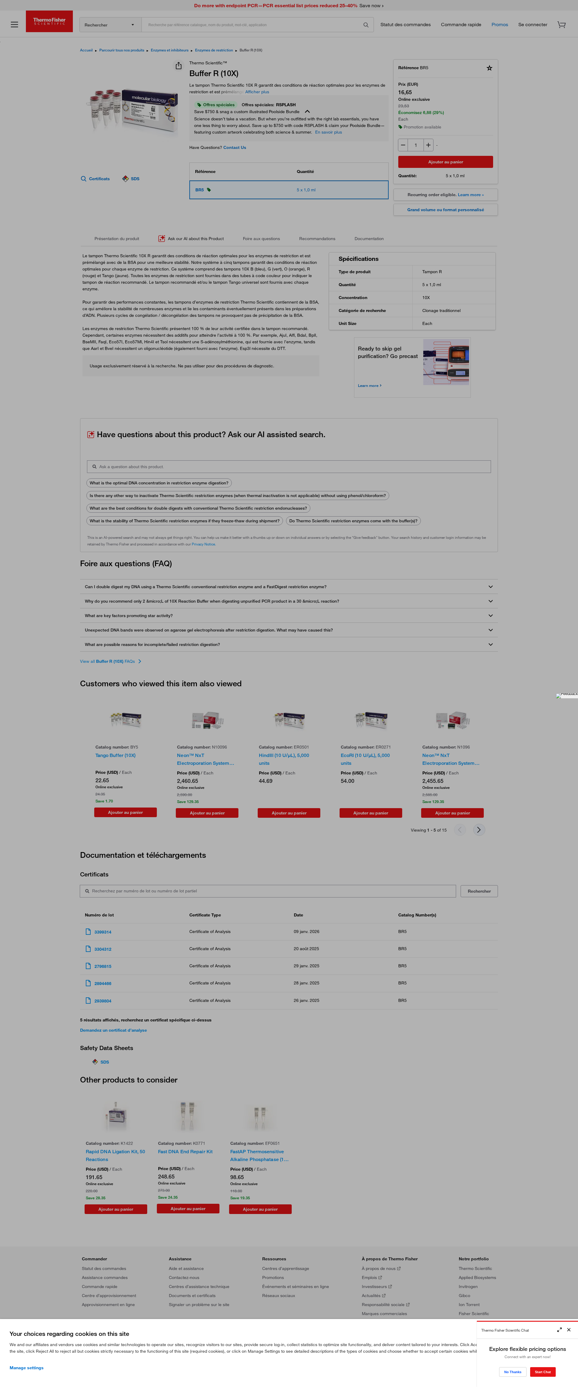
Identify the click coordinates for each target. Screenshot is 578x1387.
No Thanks (512, 1372)
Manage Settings (27, 1367)
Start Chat (543, 1372)
